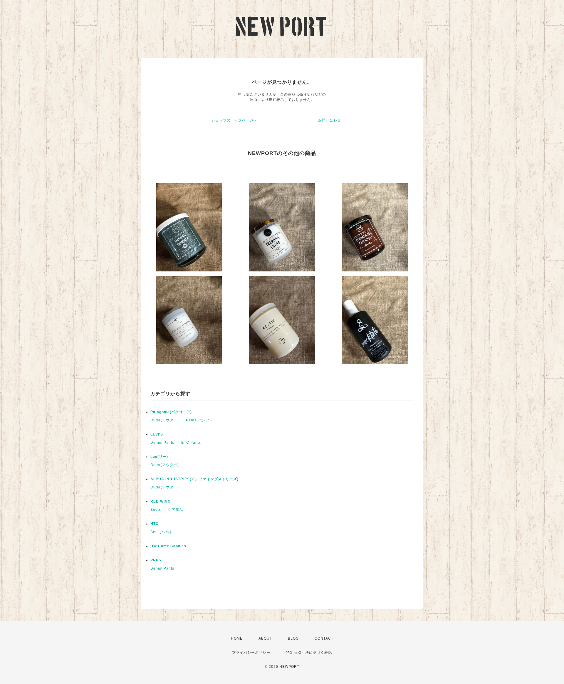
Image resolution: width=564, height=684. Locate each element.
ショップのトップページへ (234, 120)
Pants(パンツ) (198, 420)
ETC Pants (191, 443)
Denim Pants (162, 443)
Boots (155, 510)
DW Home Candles (168, 546)
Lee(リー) (159, 457)
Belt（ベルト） (163, 532)
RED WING (160, 501)
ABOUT (265, 638)
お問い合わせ (329, 120)
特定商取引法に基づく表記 (309, 652)
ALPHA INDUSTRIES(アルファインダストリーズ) (194, 479)
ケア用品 (175, 510)
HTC (154, 524)
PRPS (155, 560)
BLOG (293, 638)
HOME (237, 638)
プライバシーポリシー (251, 652)
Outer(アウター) (164, 420)
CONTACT (324, 638)
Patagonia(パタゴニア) (171, 412)
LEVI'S (156, 434)
